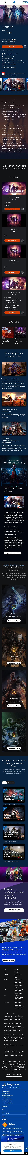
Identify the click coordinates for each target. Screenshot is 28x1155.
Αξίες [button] (3, 1109)
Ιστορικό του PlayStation (7, 1103)
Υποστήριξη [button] (5, 1113)
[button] (14, 84)
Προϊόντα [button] (4, 1106)
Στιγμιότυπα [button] (11, 782)
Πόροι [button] (3, 1116)
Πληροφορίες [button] (5, 1091)
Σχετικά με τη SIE (6, 1093)
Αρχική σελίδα (5, 1087)
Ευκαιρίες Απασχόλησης (7, 1095)
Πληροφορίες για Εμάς (7, 1101)
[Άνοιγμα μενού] (2, 2)
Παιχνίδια (12, 1087)
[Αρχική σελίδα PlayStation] (14, 2)
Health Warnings (7, 1044)
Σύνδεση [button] (4, 1119)
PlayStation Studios (6, 1097)
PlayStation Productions (7, 1099)
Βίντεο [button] (4, 782)
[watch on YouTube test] (21, 89)
